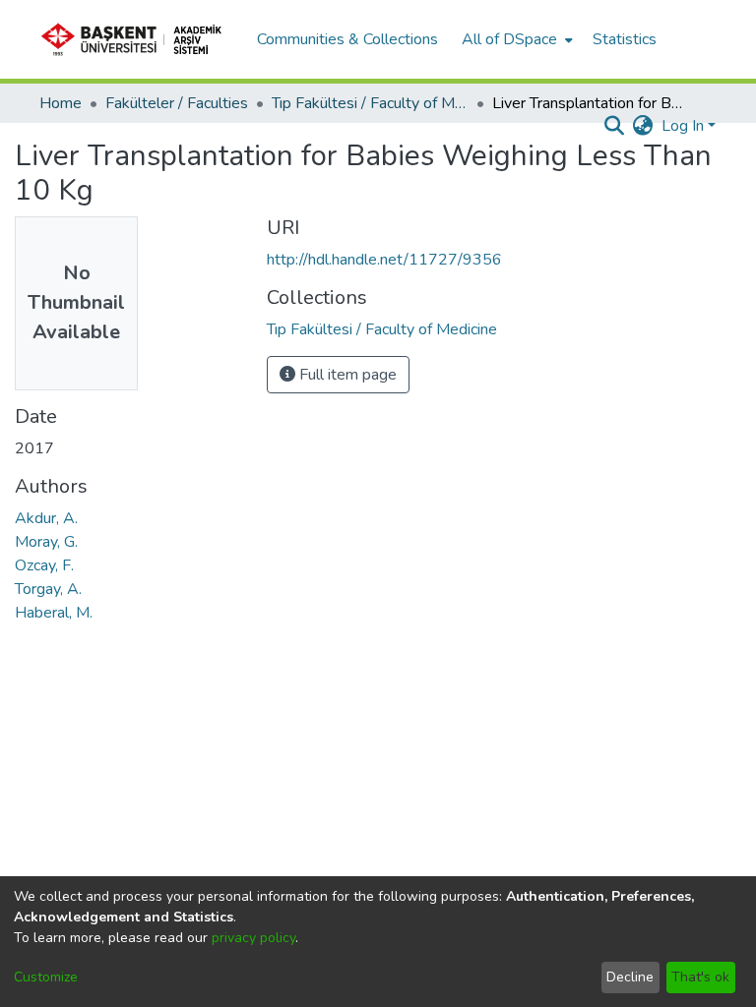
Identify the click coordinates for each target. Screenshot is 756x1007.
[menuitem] (515, 39)
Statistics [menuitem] (625, 39)
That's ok (700, 977)
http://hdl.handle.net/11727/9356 (384, 259)
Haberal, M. (54, 612)
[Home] (137, 39)
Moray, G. (46, 542)
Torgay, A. (48, 589)
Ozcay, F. (44, 565)
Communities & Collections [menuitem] (347, 39)
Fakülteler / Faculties (176, 103)
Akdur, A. (46, 518)
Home (60, 103)
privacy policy (253, 937)
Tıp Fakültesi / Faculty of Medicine (370, 103)
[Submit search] (614, 126)
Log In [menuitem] (683, 126)
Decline (630, 977)
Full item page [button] (346, 374)
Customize (46, 977)
